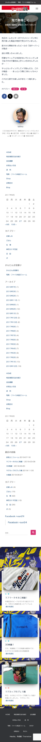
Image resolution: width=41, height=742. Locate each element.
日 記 (23, 89)
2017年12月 (11, 318)
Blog (8, 187)
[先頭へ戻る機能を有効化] (36, 737)
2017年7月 (11, 335)
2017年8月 (11, 331)
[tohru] (20, 115)
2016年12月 (11, 366)
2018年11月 (11, 300)
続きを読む (10, 606)
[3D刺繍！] (20, 625)
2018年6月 (11, 305)
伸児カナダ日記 (11, 249)
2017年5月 (11, 344)
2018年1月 (11, 313)
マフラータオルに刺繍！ (15, 461)
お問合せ (9, 183)
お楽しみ (15, 89)
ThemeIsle (27, 736)
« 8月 (7, 224)
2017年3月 (11, 353)
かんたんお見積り (10, 2)
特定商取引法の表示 (13, 156)
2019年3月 (11, 291)
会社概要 (9, 161)
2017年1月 (11, 362)
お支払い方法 (11, 165)
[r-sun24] (16, 8)
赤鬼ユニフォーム (12, 457)
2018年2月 (11, 309)
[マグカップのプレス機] (20, 672)
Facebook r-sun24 (14, 516)
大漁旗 (8, 475)
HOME (8, 152)
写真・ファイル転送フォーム (27, 2)
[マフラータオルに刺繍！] (20, 578)
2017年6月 (11, 340)
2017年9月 (11, 326)
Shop (8, 178)
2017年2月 (11, 357)
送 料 (8, 170)
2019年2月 (11, 296)
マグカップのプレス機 (14, 470)
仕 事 (8, 245)
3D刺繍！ (10, 466)
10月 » (13, 224)
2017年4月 (11, 348)
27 (20, 221)
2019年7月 (11, 287)
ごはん (8, 240)
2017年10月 (11, 322)
